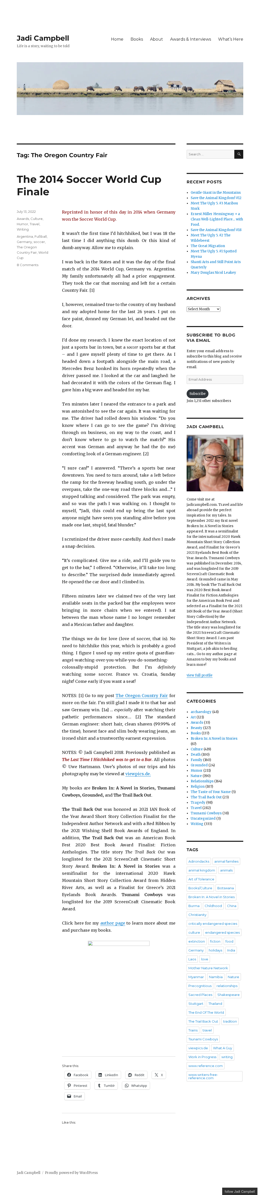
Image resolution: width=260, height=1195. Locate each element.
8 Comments (27, 265)
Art (193, 717)
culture (194, 932)
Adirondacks (198, 861)
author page (112, 923)
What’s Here (230, 39)
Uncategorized (203, 818)
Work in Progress (202, 1057)
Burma (194, 906)
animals (226, 870)
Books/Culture (200, 888)
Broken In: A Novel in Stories (214, 738)
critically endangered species (212, 924)
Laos (192, 959)
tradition (230, 1021)
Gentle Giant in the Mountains (216, 192)
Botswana (225, 888)
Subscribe (197, 394)
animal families (226, 861)
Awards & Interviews (190, 39)
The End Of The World (206, 1012)
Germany (24, 242)
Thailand (215, 1004)
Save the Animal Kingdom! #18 (216, 230)
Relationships (202, 781)
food (229, 941)
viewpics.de (198, 1048)
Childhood (213, 906)
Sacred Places (200, 995)
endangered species (222, 932)
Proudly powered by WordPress (71, 1173)
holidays (215, 950)
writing (227, 1057)
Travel (34, 224)
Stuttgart (195, 1004)
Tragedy (198, 802)
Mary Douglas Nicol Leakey (213, 272)
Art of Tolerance (201, 879)
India (231, 950)
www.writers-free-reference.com (203, 1076)
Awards (23, 219)
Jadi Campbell (43, 38)
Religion (198, 786)
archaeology (201, 712)
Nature (196, 776)
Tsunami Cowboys (206, 813)
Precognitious (200, 986)
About (156, 39)
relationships (227, 986)
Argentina (25, 236)
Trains (193, 1030)
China (231, 906)
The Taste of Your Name (211, 792)
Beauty (196, 728)
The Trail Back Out (206, 797)
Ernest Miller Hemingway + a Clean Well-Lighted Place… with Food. (217, 219)
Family (196, 760)
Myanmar (196, 977)
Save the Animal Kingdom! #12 (216, 198)
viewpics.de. (138, 773)
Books (137, 39)
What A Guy (222, 1048)
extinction (196, 941)
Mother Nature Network (208, 968)
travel (207, 1030)
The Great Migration (208, 246)
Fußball (41, 236)
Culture (36, 219)
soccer (39, 242)
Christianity (197, 915)
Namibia (216, 977)
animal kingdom (201, 870)
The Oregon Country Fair (142, 695)
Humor (22, 224)
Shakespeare (228, 995)
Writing (23, 229)
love (204, 959)
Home (117, 39)
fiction (215, 941)
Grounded (199, 765)
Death (196, 754)
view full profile (200, 675)
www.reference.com (205, 1066)
